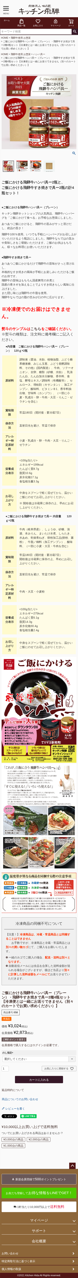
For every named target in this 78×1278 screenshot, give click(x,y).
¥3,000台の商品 (13, 1139)
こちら (35, 329)
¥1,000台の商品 (13, 1145)
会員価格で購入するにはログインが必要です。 (31, 1045)
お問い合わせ (10, 1253)
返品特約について (13, 1090)
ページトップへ (72, 1166)
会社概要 (39, 1241)
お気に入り (38, 25)
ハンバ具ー (39, 54)
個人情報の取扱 (11, 1269)
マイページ (56, 25)
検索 (75, 31)
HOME (4, 37)
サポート (39, 1231)
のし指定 (8, 1052)
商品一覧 (21, 25)
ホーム (7, 20)
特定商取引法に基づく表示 (18, 1261)
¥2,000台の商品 (39, 1139)
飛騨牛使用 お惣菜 (21, 37)
